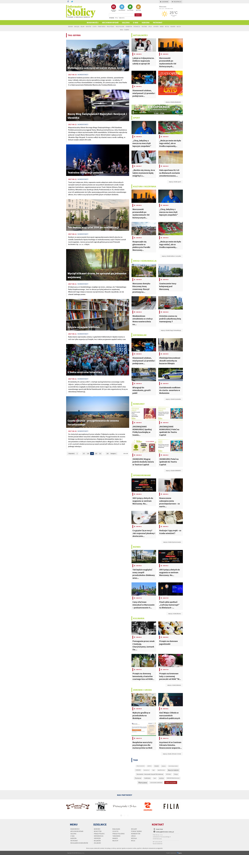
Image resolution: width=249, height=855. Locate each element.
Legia (153, 770)
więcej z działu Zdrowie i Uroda (172, 754)
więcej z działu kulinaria (174, 685)
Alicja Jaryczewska (140, 766)
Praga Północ (110, 27)
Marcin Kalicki (173, 770)
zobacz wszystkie (170, 782)
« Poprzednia (71, 453)
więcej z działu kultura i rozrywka (171, 256)
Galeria (125, 22)
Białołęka (76, 27)
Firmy (116, 17)
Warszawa (142, 782)
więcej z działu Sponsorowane (172, 542)
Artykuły (111, 17)
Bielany (82, 27)
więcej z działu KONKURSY (173, 470)
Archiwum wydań (110, 22)
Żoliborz (126, 30)
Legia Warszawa (161, 770)
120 (96, 453)
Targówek (144, 27)
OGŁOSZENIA (130, 10)
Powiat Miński (101, 27)
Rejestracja (177, 2)
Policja (176, 774)
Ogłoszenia (121, 17)
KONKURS (138, 770)
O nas (135, 22)
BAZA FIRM (138, 10)
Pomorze (138, 778)
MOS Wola (168, 774)
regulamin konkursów (79, 843)
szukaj (138, 15)
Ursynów (155, 27)
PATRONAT (157, 22)
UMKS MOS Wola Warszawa (173, 778)
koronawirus (146, 770)
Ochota (94, 27)
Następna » (113, 453)
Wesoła (167, 27)
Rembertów (129, 27)
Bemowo (70, 27)
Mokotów (88, 27)
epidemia (149, 766)
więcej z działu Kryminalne (173, 399)
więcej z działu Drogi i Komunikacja (171, 330)
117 (84, 453)
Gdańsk (156, 766)
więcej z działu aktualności (173, 102)
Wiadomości (93, 22)
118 (88, 453)
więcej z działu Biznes (174, 613)
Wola (121, 30)
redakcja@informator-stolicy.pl (165, 832)
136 (107, 453)
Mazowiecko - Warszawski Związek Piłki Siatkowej (150, 774)
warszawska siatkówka (156, 782)
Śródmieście (136, 27)
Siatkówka (147, 778)
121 (100, 453)
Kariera (145, 22)
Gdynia (163, 766)
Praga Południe (120, 27)
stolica (161, 778)
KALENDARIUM (122, 10)
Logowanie (165, 2)
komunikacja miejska (173, 766)
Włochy (179, 27)
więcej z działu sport (175, 182)
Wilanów (172, 27)
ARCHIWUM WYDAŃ (113, 11)
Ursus (150, 27)
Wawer (162, 27)
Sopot (155, 778)
